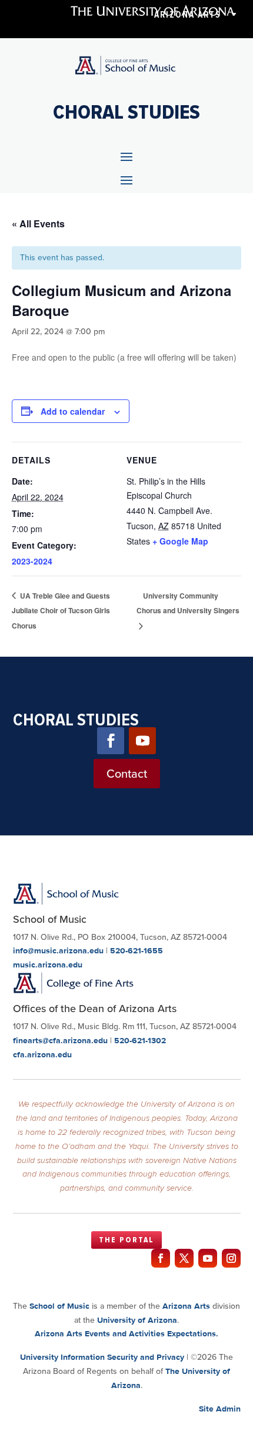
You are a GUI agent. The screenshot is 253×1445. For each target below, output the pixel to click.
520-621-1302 (140, 1040)
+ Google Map (180, 541)
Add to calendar (73, 411)
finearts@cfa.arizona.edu (60, 1040)
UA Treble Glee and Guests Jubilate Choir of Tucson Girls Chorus (61, 610)
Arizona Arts (187, 14)
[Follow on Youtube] (142, 740)
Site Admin (220, 1408)
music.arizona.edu (47, 964)
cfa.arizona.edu (42, 1054)
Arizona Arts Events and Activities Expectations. (126, 1333)
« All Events (38, 223)
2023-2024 (32, 561)
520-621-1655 (136, 950)
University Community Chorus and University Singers (188, 603)
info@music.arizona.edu (58, 950)
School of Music (59, 1305)
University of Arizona (137, 1320)
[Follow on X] (184, 1258)
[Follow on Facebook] (110, 740)
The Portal (126, 1240)
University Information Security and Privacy (102, 1357)
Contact (126, 773)
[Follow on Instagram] (231, 1258)
